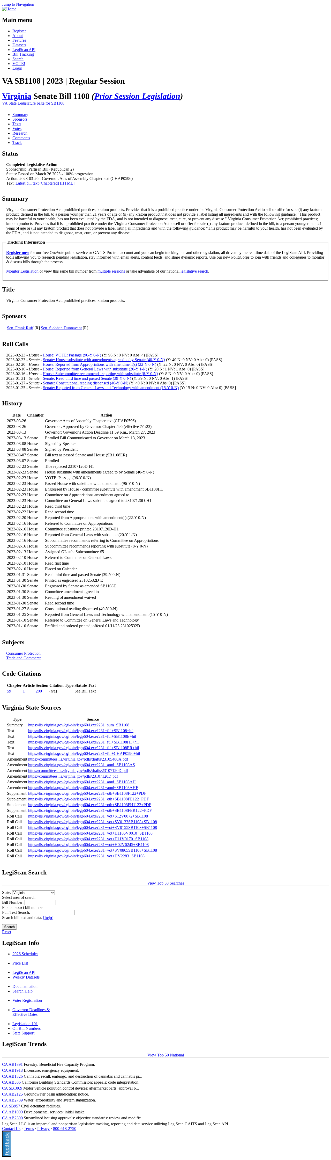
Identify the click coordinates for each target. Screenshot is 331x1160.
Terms (29, 1128)
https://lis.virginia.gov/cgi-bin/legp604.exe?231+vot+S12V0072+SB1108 (88, 816)
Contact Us (11, 1128)
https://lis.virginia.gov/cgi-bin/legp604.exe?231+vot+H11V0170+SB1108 (88, 839)
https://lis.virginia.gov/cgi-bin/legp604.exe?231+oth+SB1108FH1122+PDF (89, 804)
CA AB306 (11, 1082)
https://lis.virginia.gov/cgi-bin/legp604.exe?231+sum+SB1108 (78, 725)
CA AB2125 (12, 1094)
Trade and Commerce (23, 658)
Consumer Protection (23, 653)
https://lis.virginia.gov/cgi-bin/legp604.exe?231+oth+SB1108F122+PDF (87, 793)
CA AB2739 (12, 1100)
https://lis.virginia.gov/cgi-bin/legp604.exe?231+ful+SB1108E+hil (82, 736)
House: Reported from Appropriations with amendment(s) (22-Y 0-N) (99, 364)
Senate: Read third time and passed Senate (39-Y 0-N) (87, 378)
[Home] (9, 9)
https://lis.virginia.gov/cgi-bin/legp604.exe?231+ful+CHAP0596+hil (84, 753)
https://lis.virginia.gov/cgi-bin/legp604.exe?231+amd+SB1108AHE (83, 787)
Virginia (16, 96)
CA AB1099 (12, 1112)
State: (7, 892)
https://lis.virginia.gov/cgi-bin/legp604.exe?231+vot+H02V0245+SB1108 (88, 844)
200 (39, 691)
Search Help (22, 991)
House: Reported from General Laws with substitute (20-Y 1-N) (95, 369)
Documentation (24, 986)
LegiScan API (23, 49)
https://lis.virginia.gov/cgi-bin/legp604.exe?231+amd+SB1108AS (81, 765)
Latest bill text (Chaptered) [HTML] (45, 183)
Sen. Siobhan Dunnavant (61, 328)
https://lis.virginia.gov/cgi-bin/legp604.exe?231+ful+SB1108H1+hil (83, 742)
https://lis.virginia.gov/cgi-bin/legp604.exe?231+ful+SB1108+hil (80, 730)
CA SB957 (11, 1106)
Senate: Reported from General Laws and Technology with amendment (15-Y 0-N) (111, 387)
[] (48, 917)
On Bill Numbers (26, 1028)
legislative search (194, 271)
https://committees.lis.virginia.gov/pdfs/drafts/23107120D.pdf (78, 770)
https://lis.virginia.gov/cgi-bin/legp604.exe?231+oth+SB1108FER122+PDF (90, 810)
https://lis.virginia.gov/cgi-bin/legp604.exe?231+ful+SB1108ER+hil (83, 748)
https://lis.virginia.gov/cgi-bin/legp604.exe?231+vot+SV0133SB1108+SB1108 (92, 822)
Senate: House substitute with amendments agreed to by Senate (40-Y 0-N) (104, 360)
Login (17, 68)
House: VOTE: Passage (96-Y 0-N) (72, 355)
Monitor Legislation (22, 271)
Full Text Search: (16, 912)
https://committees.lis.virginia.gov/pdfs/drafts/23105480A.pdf (78, 759)
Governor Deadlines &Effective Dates (31, 1012)
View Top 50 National (165, 1055)
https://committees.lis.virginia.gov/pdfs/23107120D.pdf (73, 776)
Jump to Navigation (18, 4)
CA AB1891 (12, 1064)
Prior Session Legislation (137, 96)
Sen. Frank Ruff (20, 328)
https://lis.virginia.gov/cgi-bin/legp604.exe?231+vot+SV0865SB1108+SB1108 (92, 850)
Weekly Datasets (26, 977)
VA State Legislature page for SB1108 (33, 103)
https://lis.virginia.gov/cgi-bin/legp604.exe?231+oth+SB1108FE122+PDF (88, 799)
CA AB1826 (12, 1076)
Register (19, 31)
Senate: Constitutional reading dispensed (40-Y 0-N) (85, 383)
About (17, 35)
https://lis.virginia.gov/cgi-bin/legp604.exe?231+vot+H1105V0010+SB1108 (90, 833)
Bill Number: (13, 902)
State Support (23, 1033)
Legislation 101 (25, 1024)
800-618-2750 (64, 1128)
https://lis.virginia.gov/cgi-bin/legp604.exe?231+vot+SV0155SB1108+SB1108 (92, 827)
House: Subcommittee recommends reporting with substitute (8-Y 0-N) (100, 373)
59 (9, 691)
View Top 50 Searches (165, 883)
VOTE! (18, 63)
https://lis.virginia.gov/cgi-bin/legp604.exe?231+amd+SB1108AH (82, 782)
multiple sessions (111, 271)
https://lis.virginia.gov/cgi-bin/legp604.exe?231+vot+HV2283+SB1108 (86, 856)
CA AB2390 (12, 1118)
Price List (20, 963)
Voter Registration (27, 1000)
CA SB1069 (12, 1088)
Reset (6, 932)
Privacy (43, 1128)
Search (18, 59)
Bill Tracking (23, 54)
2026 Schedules (25, 954)
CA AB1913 (12, 1070)
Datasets (19, 45)
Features (19, 40)
